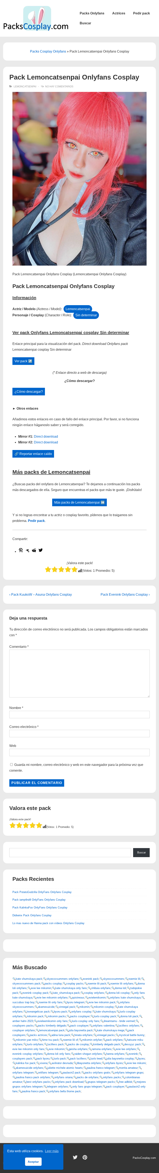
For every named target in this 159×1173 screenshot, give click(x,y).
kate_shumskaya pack (66, 992)
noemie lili (134, 978)
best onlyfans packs (38, 1081)
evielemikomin (97, 997)
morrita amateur (128, 1067)
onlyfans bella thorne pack (65, 1091)
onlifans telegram (48, 1072)
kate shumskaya (106, 1011)
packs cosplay (53, 983)
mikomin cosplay (104, 1006)
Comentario (19, 646)
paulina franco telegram (101, 1067)
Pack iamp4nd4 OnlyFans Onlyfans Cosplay (39, 899)
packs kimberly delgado (52, 1025)
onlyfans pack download (69, 1081)
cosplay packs (74, 983)
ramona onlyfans (102, 1049)
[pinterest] (85, 1158)
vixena (43, 1063)
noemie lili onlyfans (121, 983)
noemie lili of (70, 1039)
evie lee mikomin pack (102, 1002)
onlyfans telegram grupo (128, 1072)
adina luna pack (60, 1035)
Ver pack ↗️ (23, 361)
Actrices (118, 13)
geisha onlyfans (78, 1049)
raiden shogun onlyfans (88, 1053)
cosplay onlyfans (94, 992)
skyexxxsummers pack (26, 983)
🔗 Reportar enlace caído (33, 454)
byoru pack (60, 1011)
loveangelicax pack (38, 1011)
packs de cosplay (78, 1044)
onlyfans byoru (114, 1063)
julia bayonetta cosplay (120, 1058)
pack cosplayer (79, 1025)
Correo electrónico (22, 727)
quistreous (78, 997)
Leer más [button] (52, 1151)
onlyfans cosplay (81, 1011)
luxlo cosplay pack (105, 1016)
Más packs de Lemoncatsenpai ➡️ (79, 502)
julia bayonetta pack (81, 1030)
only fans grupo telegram (87, 1086)
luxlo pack (60, 1058)
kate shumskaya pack (29, 978)
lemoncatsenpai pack (52, 1030)
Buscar (85, 23)
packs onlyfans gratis (97, 1072)
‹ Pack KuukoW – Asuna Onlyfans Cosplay (40, 594)
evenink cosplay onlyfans (27, 1053)
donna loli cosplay (119, 992)
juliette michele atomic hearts (65, 1067)
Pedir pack (141, 13)
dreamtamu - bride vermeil (119, 1021)
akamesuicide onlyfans (29, 1067)
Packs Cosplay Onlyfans (48, 51)
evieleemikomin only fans (52, 1021)
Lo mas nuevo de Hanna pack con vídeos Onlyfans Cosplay (48, 923)
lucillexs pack (55, 1044)
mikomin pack (35, 1016)
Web (12, 746)
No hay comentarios (59, 86)
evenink (133, 1053)
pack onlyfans (114, 1039)
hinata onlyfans (83, 1035)
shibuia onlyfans (101, 988)
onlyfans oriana (63, 1077)
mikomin (84, 1006)
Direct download (46, 436)
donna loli (120, 988)
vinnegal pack (67, 1006)
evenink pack (91, 978)
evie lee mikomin (41, 988)
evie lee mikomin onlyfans (52, 997)
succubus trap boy (23, 1002)
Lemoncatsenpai (25, 86)
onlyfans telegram (23, 1072)
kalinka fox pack (25, 1063)
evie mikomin (57, 1049)
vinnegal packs (106, 1035)
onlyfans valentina (103, 1025)
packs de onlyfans (88, 1077)
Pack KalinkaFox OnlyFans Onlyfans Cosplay (39, 907)
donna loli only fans (58, 1053)
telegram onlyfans (57, 1086)
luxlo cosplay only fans (85, 1021)
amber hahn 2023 (22, 1021)
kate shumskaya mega (110, 1030)
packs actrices (38, 1035)
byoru (141, 1058)
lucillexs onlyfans (128, 1025)
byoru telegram (75, 1002)
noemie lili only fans (51, 1002)
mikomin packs (57, 1016)
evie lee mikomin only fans (28, 1049)
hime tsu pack (50, 1039)
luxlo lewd (96, 1058)
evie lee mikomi (136, 1063)
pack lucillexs (78, 1058)
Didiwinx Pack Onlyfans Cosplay (32, 915)
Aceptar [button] (33, 1161)
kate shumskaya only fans (71, 988)
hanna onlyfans (115, 1053)
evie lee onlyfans (126, 1049)
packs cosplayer (80, 1016)
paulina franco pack (33, 1091)
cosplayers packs (23, 1025)
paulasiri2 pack (72, 1072)
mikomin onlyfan (92, 1039)
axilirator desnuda (62, 1063)
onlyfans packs (112, 1077)
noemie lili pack (97, 983)
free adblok (125, 1081)
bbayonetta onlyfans (89, 1063)
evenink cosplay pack (35, 992)
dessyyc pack (132, 1044)
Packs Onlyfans (92, 13)
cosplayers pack (22, 1058)
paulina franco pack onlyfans (33, 1077)
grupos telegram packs (101, 1081)
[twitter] (76, 1158)
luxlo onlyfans (35, 1044)
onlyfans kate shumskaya (125, 997)
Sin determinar (86, 315)
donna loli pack (129, 1016)
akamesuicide (46, 1006)
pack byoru (42, 1058)
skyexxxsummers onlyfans (62, 978)
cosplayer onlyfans (23, 1030)
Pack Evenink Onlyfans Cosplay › (125, 594)
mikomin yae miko (27, 1039)
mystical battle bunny (132, 1035)
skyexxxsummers (113, 978)
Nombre (15, 708)
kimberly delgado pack (106, 1044)
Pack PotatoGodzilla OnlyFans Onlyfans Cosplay (42, 892)
